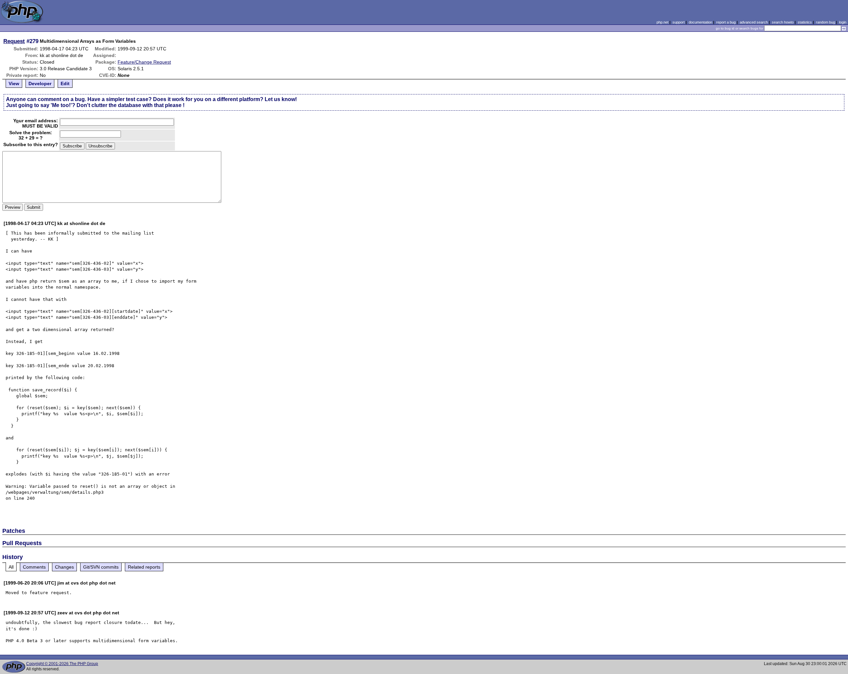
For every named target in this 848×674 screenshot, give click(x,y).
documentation (700, 22)
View (14, 83)
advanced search (754, 22)
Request (14, 41)
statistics (805, 22)
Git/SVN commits (101, 567)
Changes (64, 567)
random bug (825, 22)
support (678, 22)
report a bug (726, 22)
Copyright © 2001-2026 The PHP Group (62, 663)
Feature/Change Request (144, 62)
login (842, 22)
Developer (39, 83)
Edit (65, 83)
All (11, 567)
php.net (662, 22)
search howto (783, 22)
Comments (34, 567)
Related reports (144, 567)
